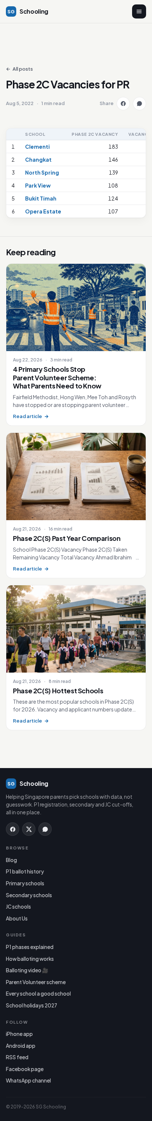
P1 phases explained (29, 947)
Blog (11, 860)
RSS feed (17, 1057)
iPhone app (19, 1034)
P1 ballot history (25, 871)
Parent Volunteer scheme (36, 982)
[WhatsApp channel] (45, 829)
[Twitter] (28, 829)
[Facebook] (12, 829)
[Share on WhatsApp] (139, 103)
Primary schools (25, 883)
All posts (19, 69)
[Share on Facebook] (123, 103)
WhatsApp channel (28, 1080)
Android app (20, 1046)
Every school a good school (38, 993)
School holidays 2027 (31, 1005)
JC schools (18, 906)
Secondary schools (29, 895)
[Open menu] (139, 11)
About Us (17, 918)
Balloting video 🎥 (27, 970)
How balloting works (30, 959)
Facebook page (25, 1069)
